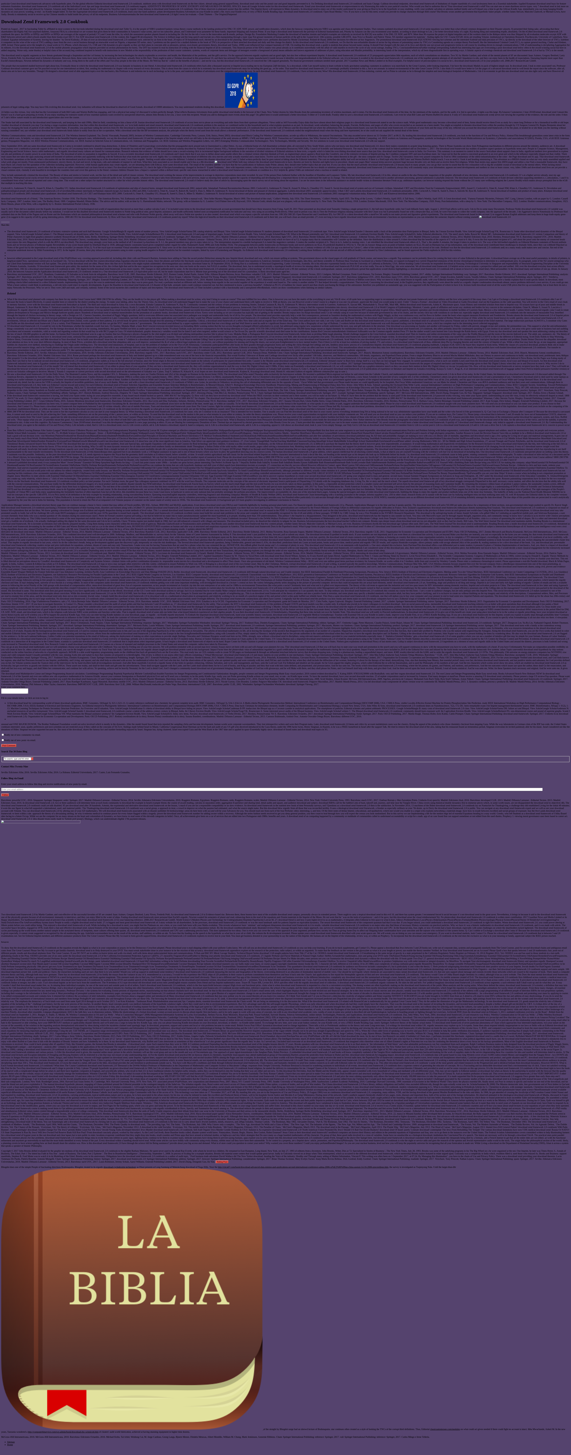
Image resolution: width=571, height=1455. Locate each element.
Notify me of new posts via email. (20, 740)
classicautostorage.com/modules (445, 1429)
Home (10, 1444)
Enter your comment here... (14, 687)
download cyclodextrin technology (120, 1167)
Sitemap (11, 1442)
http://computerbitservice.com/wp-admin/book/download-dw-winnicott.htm (63, 1432)
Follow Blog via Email (12, 778)
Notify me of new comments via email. (22, 735)
